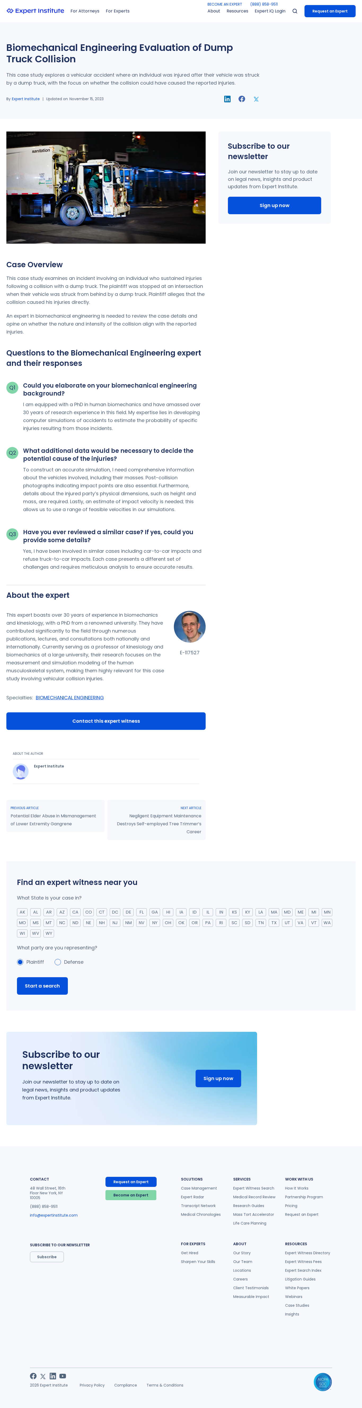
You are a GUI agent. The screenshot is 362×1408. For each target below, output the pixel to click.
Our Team (242, 1261)
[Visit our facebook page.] (33, 1376)
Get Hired (189, 1253)
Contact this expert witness (106, 721)
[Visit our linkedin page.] (53, 1376)
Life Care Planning (249, 1223)
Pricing (291, 1205)
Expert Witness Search (253, 1188)
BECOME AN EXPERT (225, 4)
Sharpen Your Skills (198, 1261)
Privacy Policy (92, 1385)
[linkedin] (227, 99)
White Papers (297, 1288)
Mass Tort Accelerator (253, 1214)
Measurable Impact (251, 1296)
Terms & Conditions (165, 1385)
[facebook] (242, 99)
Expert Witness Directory (307, 1253)
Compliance (125, 1385)
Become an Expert (130, 1195)
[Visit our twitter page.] (43, 1376)
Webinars (293, 1296)
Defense (73, 962)
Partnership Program (304, 1197)
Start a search (42, 985)
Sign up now (274, 205)
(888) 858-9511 (264, 4)
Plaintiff (35, 962)
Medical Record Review (254, 1197)
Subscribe (47, 1257)
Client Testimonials (251, 1288)
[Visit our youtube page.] (62, 1376)
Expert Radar (192, 1197)
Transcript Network (198, 1205)
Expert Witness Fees (303, 1261)
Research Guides (248, 1205)
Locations (242, 1270)
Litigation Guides (300, 1279)
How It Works (296, 1188)
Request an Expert (330, 11)
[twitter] (256, 99)
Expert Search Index (303, 1270)
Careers (240, 1279)
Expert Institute (26, 99)
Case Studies (297, 1305)
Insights (292, 1314)
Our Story (242, 1253)
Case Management (199, 1188)
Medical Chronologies (201, 1214)
